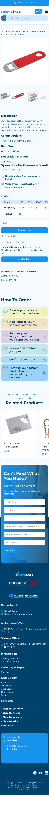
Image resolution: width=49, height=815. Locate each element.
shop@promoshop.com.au (18, 614)
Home (4, 31)
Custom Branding (10, 661)
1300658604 (10, 611)
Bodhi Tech (32, 785)
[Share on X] (6, 280)
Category (6, 672)
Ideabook (6, 685)
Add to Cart (24, 259)
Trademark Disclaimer (16, 787)
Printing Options (9, 658)
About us (6, 682)
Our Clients (7, 692)
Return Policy (24, 790)
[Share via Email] (15, 280)
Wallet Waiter (11, 447)
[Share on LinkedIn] (10, 280)
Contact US (7, 701)
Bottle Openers (30, 31)
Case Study (7, 689)
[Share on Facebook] (2, 280)
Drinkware (14, 31)
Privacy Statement (33, 787)
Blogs (4, 695)
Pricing (5, 196)
